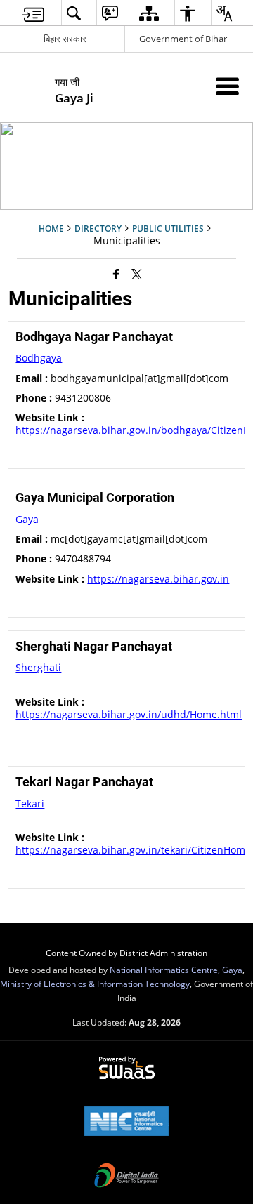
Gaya (27, 519)
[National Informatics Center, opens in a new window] (126, 1122)
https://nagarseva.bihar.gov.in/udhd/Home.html (128, 714)
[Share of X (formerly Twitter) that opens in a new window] (136, 273)
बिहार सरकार (65, 38)
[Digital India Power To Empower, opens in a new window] (126, 1176)
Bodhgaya (38, 357)
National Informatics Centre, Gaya (176, 969)
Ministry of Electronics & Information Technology (95, 983)
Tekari (29, 803)
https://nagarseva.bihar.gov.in (158, 579)
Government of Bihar (183, 38)
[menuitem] (33, 13)
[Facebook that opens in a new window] (116, 273)
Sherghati (38, 667)
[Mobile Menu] (227, 86)
